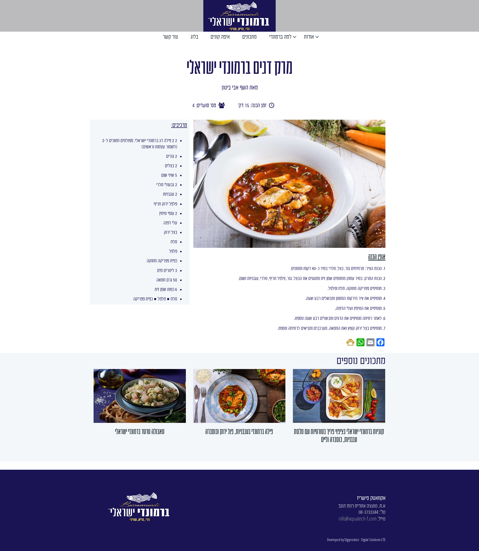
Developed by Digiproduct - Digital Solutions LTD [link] (356, 539)
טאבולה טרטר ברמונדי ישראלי (139, 432)
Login (175, 15)
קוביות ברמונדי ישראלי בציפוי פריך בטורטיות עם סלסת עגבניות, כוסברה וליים (339, 436)
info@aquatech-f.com (357, 518)
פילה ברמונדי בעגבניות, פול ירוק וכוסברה (239, 432)
